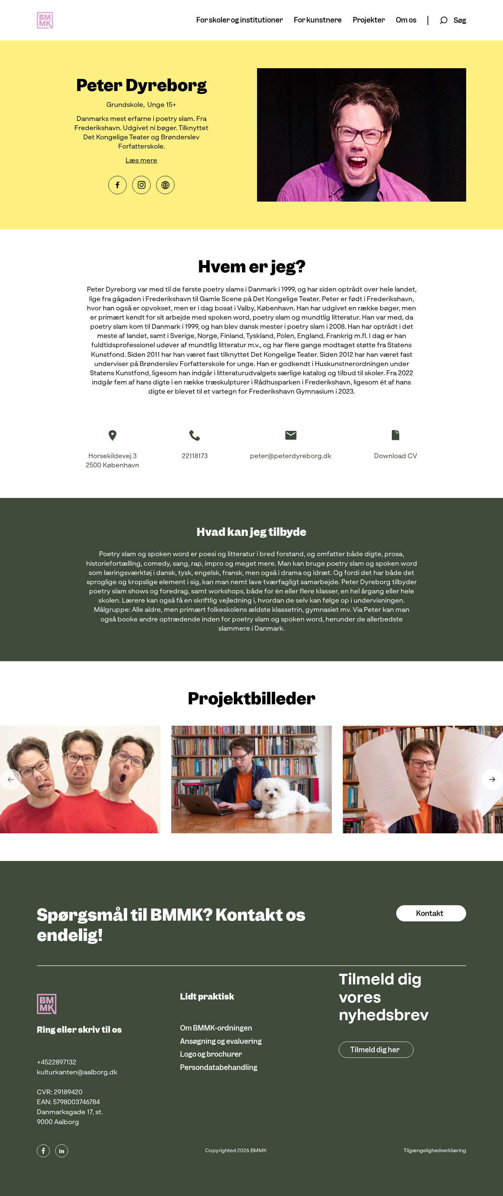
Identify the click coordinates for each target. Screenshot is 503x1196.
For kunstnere (318, 20)
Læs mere (141, 160)
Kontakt (429, 913)
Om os (406, 20)
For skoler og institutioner (239, 20)
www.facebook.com (43, 1150)
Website (165, 185)
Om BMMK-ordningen (216, 1028)
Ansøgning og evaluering (221, 1041)
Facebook (117, 185)
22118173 (195, 456)
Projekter (369, 20)
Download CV (395, 456)
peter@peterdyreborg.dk (290, 456)
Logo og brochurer (211, 1054)
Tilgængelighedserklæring (435, 1150)
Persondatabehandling (218, 1067)
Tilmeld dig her (375, 1049)
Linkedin (61, 1150)
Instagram (141, 185)
